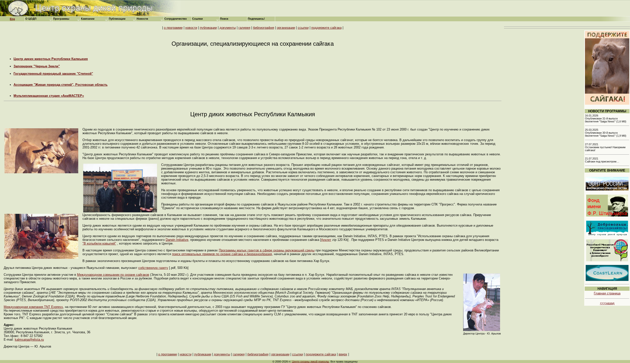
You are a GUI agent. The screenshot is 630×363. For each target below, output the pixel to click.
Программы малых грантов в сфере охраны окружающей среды (267, 250)
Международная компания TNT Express (33, 307)
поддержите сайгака (326, 27)
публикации (208, 27)
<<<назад (607, 303)
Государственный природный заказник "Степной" (53, 73)
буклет (326, 240)
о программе (173, 27)
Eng (12, 18)
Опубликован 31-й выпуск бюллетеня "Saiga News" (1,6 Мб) (605, 120)
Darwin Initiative (177, 240)
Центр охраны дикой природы (310, 361)
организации (286, 27)
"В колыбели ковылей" (99, 243)
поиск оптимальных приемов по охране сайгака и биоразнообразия (222, 254)
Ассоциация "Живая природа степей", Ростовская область (61, 85)
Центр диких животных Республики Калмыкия (51, 59)
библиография (263, 27)
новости (191, 27)
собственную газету (153, 268)
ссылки (303, 27)
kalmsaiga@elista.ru (29, 339)
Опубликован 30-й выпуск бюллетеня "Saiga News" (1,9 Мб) (605, 134)
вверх (343, 354)
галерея (244, 27)
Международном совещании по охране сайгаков (113, 274)
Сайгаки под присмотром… (602, 161)
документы (228, 27)
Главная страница (607, 293)
